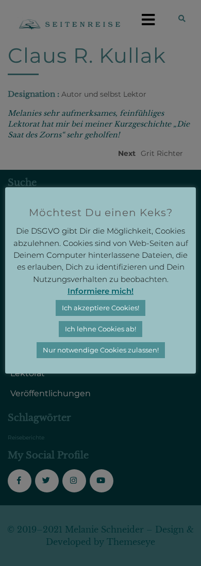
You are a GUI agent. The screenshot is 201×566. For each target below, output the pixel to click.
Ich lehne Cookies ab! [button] (100, 329)
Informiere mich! (100, 291)
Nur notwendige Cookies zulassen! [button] (101, 350)
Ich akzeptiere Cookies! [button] (100, 308)
